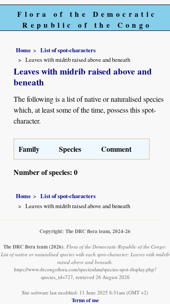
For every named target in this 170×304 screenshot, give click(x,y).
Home (23, 50)
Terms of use (85, 300)
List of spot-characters (68, 50)
